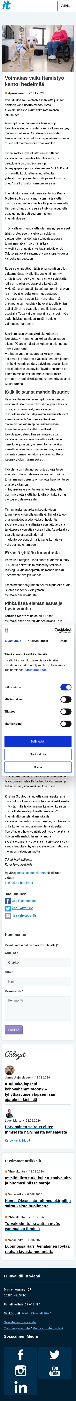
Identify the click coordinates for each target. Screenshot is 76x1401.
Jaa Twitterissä (22, 908)
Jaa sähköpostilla (24, 915)
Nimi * (9, 972)
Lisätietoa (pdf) (36, 669)
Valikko (66, 6)
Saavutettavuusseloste (20, 1322)
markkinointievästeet (31, 873)
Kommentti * (14, 991)
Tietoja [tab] (62, 640)
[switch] (66, 699)
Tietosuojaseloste (17, 1328)
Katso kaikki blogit (17, 1140)
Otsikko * (11, 953)
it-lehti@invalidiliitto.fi (36, 1313)
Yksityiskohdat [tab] (38, 640)
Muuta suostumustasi (48, 1328)
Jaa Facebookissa (24, 901)
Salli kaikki (38, 741)
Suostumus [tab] (13, 640)
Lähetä (13, 1030)
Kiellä (38, 767)
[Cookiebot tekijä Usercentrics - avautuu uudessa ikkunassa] (55, 630)
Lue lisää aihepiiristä (19, 883)
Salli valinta (38, 754)
